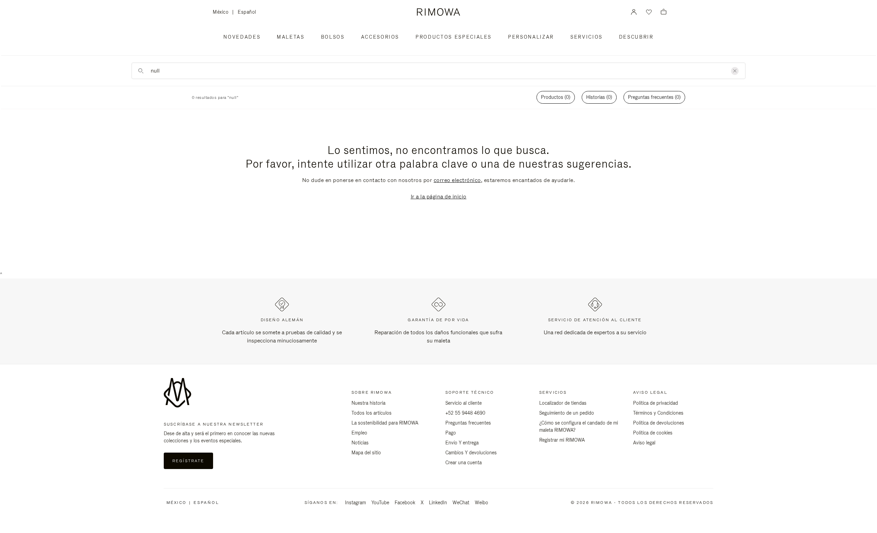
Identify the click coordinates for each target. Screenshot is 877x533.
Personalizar (531, 37)
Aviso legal (644, 443)
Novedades (241, 37)
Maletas (291, 37)
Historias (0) (599, 97)
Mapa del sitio (366, 453)
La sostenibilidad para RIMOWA (384, 423)
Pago (450, 433)
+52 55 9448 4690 (465, 413)
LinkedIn (438, 502)
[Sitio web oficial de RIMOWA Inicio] (438, 12)
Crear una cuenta (463, 462)
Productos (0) (555, 97)
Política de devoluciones (658, 423)
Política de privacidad (655, 403)
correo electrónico (457, 180)
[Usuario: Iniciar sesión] (634, 12)
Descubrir (636, 37)
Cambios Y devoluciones (471, 453)
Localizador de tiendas (562, 403)
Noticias (360, 443)
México (222, 12)
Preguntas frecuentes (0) (654, 97)
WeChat (461, 502)
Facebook (405, 502)
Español (247, 12)
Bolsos (333, 37)
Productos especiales (454, 37)
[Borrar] (735, 71)
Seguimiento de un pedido (566, 413)
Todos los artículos (371, 413)
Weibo (481, 502)
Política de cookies (652, 433)
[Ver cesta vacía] (663, 12)
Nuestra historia (368, 403)
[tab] (555, 97)
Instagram (355, 502)
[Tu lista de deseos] (648, 12)
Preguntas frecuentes (468, 423)
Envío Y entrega (462, 443)
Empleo (359, 433)
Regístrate (188, 461)
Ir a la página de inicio (439, 196)
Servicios (586, 37)
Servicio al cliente (463, 403)
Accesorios (380, 37)
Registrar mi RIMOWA (562, 440)
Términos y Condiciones (658, 413)
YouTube (380, 502)
